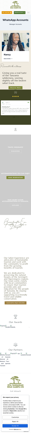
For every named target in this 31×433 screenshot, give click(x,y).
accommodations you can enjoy (15, 173)
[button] (1, 108)
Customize (15, 417)
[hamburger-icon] (28, 12)
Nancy (7, 54)
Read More (8, 58)
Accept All (15, 426)
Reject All (15, 421)
